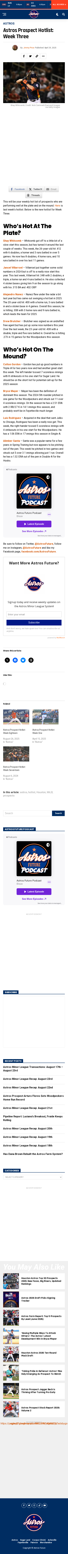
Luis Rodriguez (12, 417)
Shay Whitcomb (12, 240)
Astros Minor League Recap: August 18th (27, 1145)
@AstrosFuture (44, 543)
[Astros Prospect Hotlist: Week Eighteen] (16, 716)
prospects (9, 795)
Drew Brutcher (12, 321)
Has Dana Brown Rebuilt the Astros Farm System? (33, 1154)
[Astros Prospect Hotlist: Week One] (45, 716)
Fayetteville (23, 1542)
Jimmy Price (28, 48)
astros (23, 792)
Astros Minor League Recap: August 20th (27, 1128)
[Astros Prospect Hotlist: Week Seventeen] (16, 753)
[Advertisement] (34, 149)
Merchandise (46, 1542)
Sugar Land (25, 1540)
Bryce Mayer (10, 391)
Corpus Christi (39, 1540)
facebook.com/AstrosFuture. (38, 551)
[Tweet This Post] (30, 56)
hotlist (31, 792)
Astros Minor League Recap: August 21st (27, 1108)
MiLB (50, 792)
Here (57, 205)
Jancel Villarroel (13, 267)
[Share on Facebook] (24, 56)
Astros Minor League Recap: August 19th (27, 1136)
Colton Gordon (12, 364)
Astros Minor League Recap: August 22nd (28, 1087)
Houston (41, 792)
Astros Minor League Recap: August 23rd (28, 1078)
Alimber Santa (11, 440)
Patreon (34, 1542)
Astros (15, 1540)
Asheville (52, 1540)
